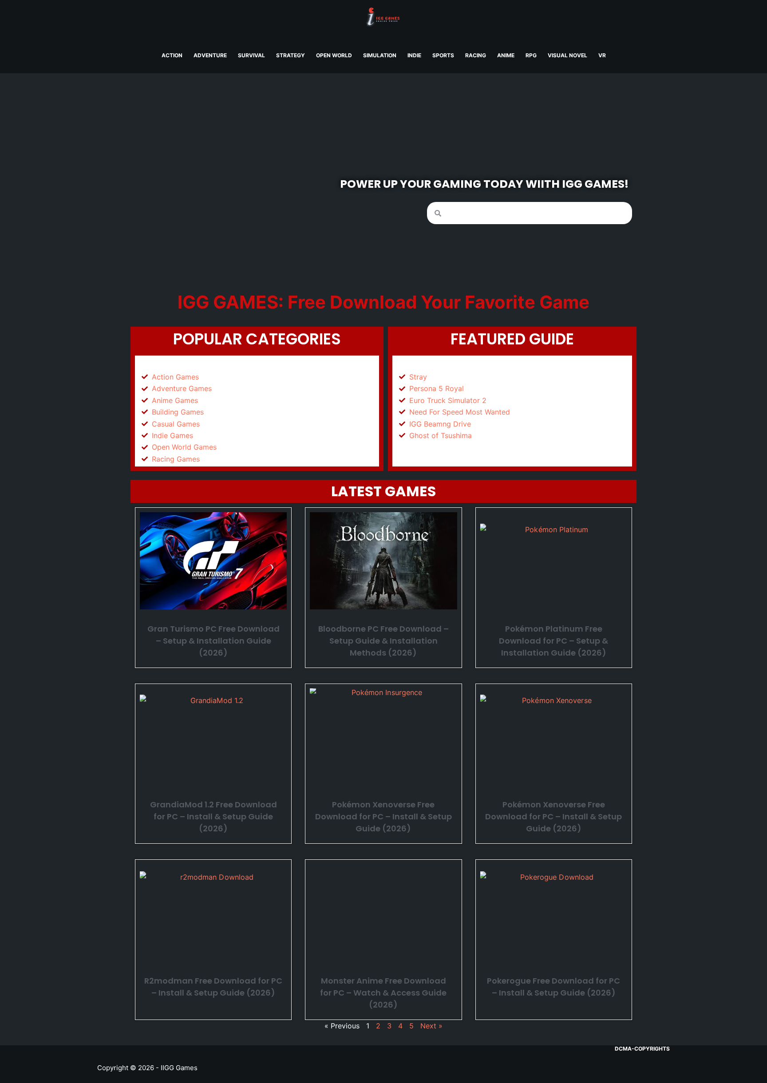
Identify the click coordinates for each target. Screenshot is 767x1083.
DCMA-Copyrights (642, 1048)
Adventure (210, 55)
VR (602, 55)
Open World (334, 55)
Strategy (290, 55)
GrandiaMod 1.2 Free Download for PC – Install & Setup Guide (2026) (213, 816)
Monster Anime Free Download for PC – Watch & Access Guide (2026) (383, 992)
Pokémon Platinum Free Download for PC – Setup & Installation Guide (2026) (553, 640)
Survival (251, 55)
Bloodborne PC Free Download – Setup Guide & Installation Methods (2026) (383, 640)
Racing (475, 55)
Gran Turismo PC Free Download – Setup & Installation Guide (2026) (213, 640)
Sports (443, 55)
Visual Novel (567, 55)
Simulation (379, 55)
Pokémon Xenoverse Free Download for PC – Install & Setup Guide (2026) (383, 816)
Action (172, 55)
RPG (531, 55)
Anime (505, 55)
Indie (414, 55)
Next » (431, 1025)
